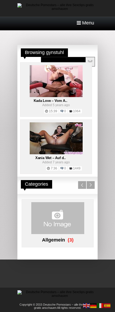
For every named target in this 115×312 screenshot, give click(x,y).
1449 (76, 168)
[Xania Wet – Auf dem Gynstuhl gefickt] (56, 153)
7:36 (54, 168)
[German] (93, 305)
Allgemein (53, 240)
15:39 (53, 111)
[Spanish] (107, 305)
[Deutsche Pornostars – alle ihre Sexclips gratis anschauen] (57, 9)
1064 (76, 111)
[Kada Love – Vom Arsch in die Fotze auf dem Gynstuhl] (56, 96)
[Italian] (100, 305)
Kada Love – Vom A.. (50, 101)
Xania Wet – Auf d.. (50, 158)
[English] (86, 305)
